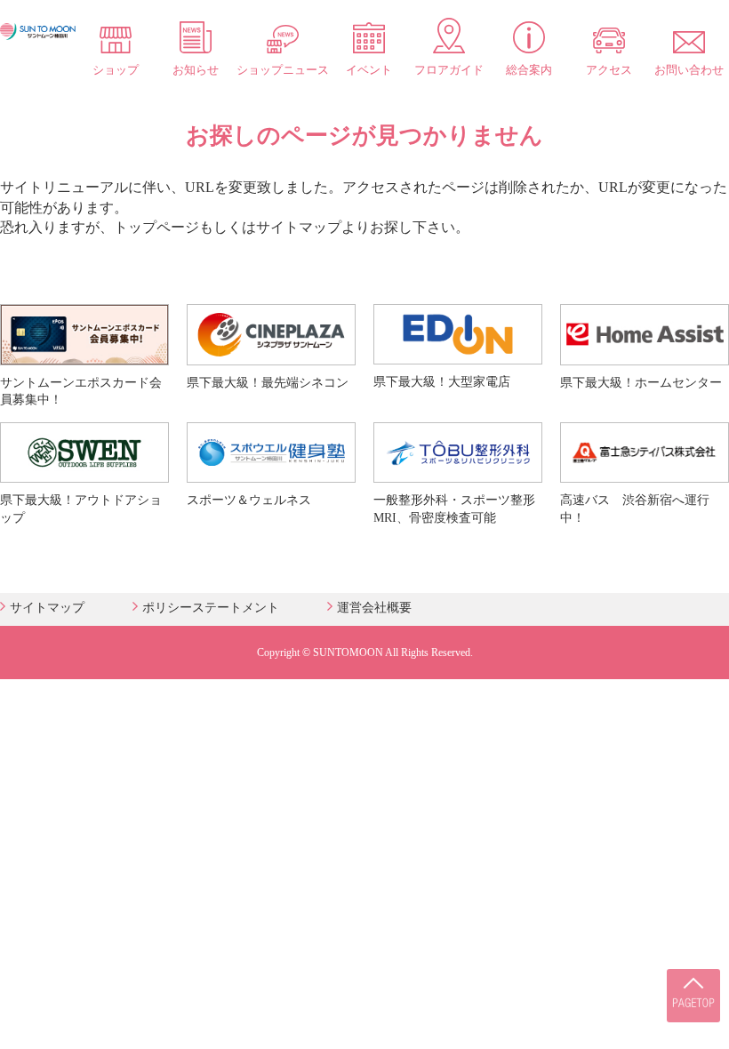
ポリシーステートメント (210, 607)
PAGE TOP (693, 995)
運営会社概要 (374, 607)
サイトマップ (47, 607)
